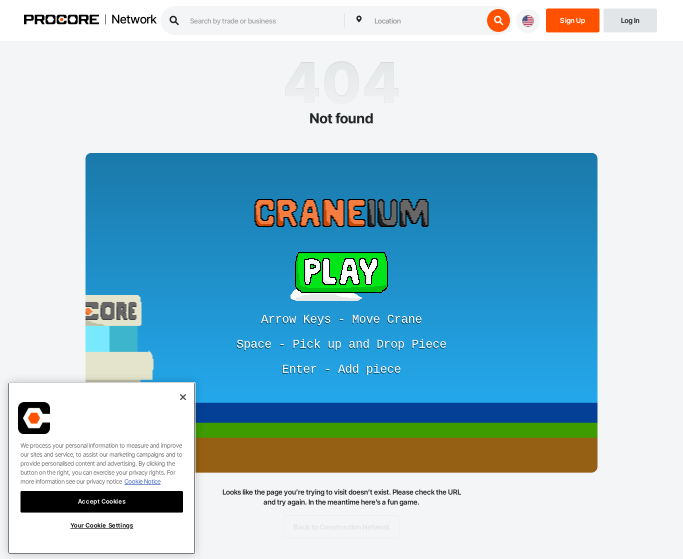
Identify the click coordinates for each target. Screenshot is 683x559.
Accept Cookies (102, 501)
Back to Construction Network (342, 527)
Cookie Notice (142, 481)
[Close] (183, 397)
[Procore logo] (61, 20)
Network (134, 19)
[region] (102, 468)
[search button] (498, 20)
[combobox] (426, 20)
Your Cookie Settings (102, 525)
